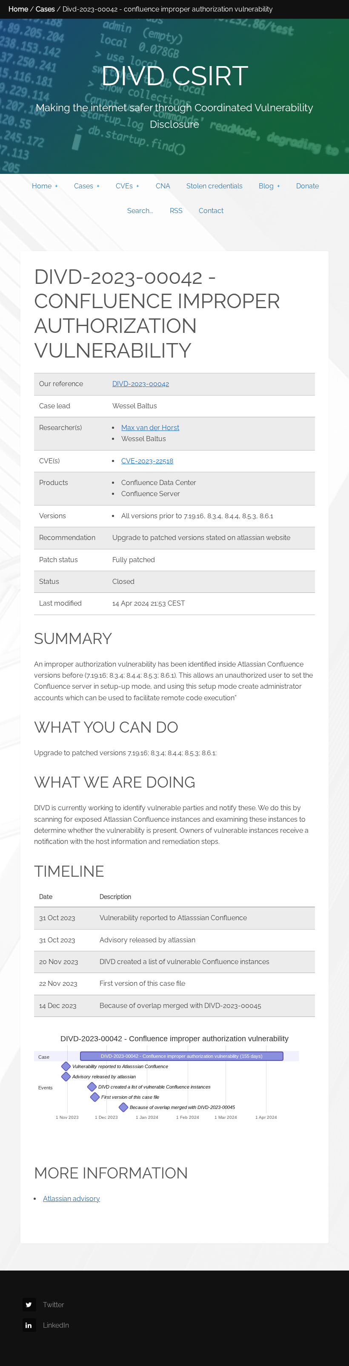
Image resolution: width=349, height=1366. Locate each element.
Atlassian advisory (71, 1199)
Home (18, 9)
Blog (266, 186)
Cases (45, 9)
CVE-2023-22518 (147, 461)
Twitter (53, 1305)
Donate (307, 186)
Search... (140, 211)
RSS (176, 211)
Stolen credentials (214, 186)
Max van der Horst (150, 428)
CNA (163, 186)
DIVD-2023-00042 (140, 384)
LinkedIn (56, 1325)
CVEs (124, 186)
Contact (211, 211)
